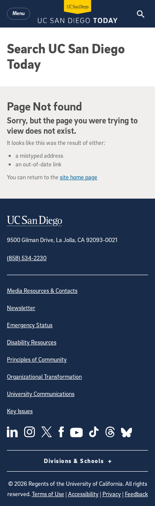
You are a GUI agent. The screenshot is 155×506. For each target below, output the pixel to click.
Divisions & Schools (75, 460)
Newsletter (21, 307)
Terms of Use (48, 493)
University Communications (40, 393)
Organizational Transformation (44, 376)
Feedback (136, 493)
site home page (78, 177)
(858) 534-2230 (26, 257)
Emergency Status (30, 324)
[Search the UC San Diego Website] (140, 13)
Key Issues (20, 410)
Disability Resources (31, 342)
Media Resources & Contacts (42, 290)
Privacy (111, 493)
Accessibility (83, 493)
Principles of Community (37, 359)
